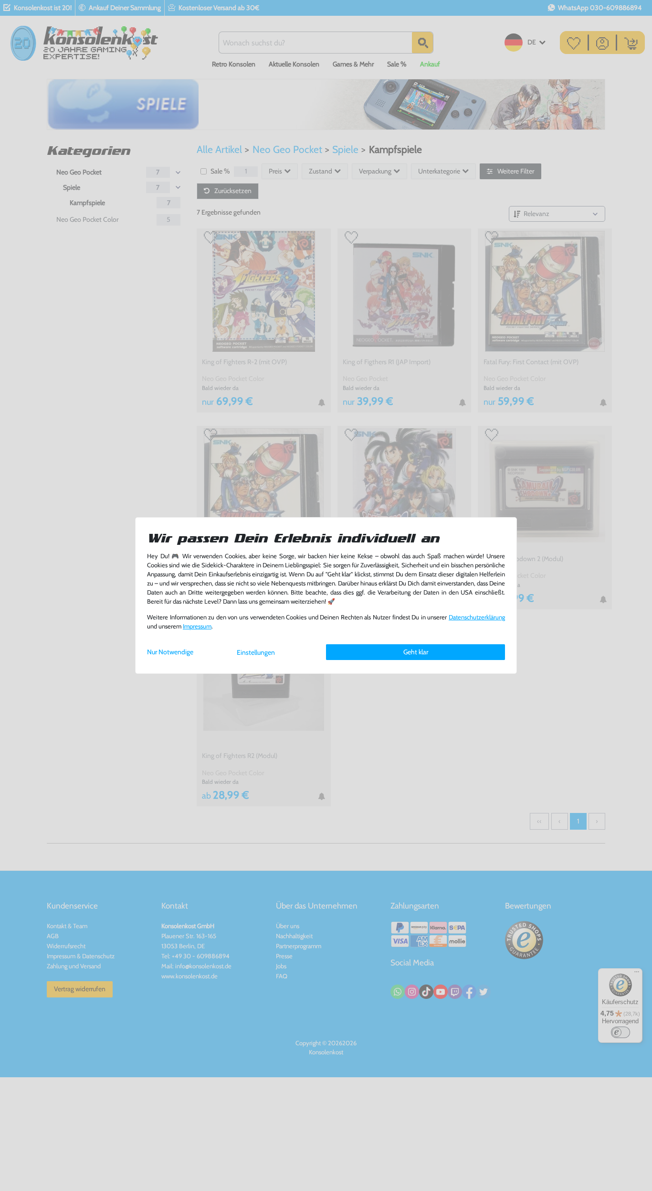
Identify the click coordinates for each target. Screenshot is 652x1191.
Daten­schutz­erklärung (477, 617)
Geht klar (415, 652)
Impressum (197, 626)
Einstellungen (256, 652)
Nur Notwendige (170, 652)
